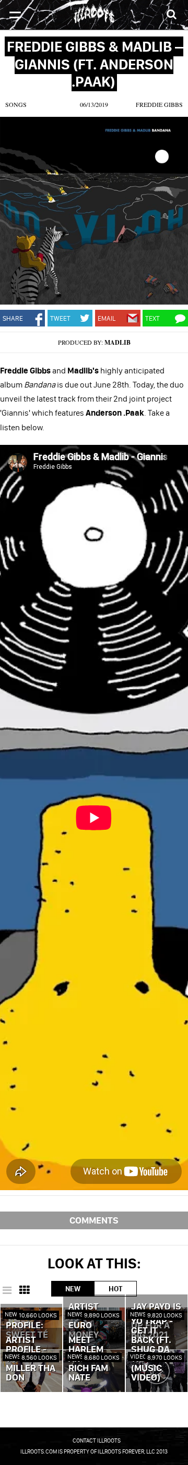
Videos (140, 1356)
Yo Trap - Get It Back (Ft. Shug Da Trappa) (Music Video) (152, 1349)
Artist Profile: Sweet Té (27, 1325)
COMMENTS (94, 1220)
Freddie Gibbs (159, 104)
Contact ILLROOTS (97, 1440)
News (13, 1314)
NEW (72, 1288)
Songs (16, 104)
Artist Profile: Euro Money (87, 1321)
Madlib (117, 342)
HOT (115, 1288)
